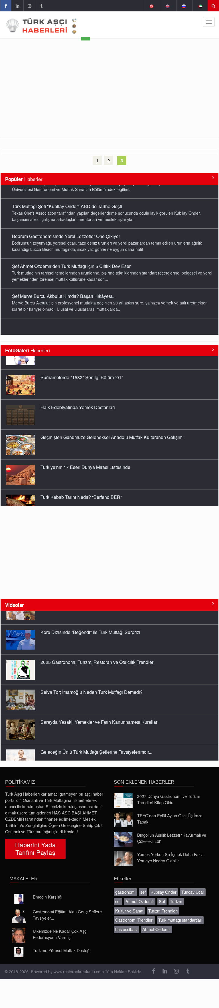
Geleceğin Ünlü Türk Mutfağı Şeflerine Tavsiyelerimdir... (96, 738)
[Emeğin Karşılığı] (18, 899)
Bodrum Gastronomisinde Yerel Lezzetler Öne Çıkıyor (66, 222)
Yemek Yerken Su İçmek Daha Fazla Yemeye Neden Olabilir (170, 857)
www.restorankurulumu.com (79, 971)
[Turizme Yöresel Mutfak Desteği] (18, 952)
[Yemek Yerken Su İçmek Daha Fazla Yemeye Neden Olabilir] (123, 858)
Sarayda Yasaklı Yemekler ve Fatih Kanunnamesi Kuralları (99, 708)
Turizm (176, 901)
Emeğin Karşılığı (47, 897)
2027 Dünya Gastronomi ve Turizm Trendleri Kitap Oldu (168, 799)
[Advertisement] (109, 95)
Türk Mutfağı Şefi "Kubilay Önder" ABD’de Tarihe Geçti (67, 192)
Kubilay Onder (164, 892)
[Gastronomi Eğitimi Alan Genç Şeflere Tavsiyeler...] (18, 916)
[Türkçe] (151, 5)
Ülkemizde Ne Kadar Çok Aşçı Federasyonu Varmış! (60, 934)
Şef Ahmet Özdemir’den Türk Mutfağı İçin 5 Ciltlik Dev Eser (71, 252)
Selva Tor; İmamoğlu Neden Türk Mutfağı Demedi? (91, 678)
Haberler (23, 178)
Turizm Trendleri (163, 911)
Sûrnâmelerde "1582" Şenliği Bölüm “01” (81, 364)
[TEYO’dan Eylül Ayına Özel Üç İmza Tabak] (123, 819)
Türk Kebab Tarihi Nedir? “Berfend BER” (81, 483)
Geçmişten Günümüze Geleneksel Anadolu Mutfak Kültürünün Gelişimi (112, 423)
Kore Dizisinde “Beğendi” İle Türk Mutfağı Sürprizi (90, 618)
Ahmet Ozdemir (139, 901)
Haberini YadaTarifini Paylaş (35, 848)
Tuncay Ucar (192, 892)
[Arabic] (200, 5)
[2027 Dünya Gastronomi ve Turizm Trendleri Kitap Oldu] (123, 800)
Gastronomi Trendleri (134, 920)
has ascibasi (126, 929)
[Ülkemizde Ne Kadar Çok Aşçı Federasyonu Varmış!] (18, 935)
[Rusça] (183, 5)
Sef (162, 901)
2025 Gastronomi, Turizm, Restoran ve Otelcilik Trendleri (97, 648)
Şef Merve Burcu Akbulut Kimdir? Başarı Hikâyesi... (63, 282)
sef (143, 892)
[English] (167, 5)
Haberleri (27, 350)
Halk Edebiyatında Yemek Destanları (77, 394)
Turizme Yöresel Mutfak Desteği (61, 950)
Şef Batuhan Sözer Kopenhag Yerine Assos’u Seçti (63, 312)
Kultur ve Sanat (129, 911)
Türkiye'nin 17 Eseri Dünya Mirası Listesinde (85, 453)
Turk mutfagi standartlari (180, 920)
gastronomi (125, 892)
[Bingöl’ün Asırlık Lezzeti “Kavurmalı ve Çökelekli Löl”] (123, 839)
